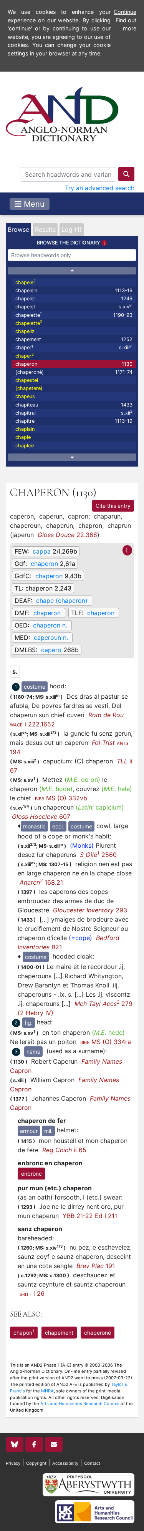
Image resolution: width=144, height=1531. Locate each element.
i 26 (32, 1293)
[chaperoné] (73, 372)
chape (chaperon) (62, 600)
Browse (18, 229)
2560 (98, 854)
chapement (73, 339)
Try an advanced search (99, 188)
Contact (92, 1463)
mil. (48, 1131)
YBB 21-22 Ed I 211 (90, 1216)
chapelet (73, 306)
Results (45, 229)
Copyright (36, 1463)
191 (95, 1266)
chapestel (26, 380)
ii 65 (64, 1150)
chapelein (73, 290)
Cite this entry (113, 505)
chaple (23, 437)
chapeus (25, 396)
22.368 (67, 535)
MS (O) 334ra (105, 1042)
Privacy (13, 1463)
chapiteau (73, 405)
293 (90, 910)
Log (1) (71, 229)
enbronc (31, 1173)
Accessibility (65, 1463)
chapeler (73, 298)
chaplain (25, 429)
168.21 (41, 882)
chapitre (73, 421)
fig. (29, 1022)
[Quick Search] (126, 174)
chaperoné (97, 1332)
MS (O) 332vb (61, 798)
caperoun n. (51, 637)
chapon (23, 1332)
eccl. (58, 826)
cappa (42, 551)
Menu (33, 204)
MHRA (47, 1391)
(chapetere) (29, 388)
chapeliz (25, 331)
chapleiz (25, 445)
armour (29, 1131)
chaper (73, 347)
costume (34, 686)
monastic (34, 826)
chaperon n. (50, 625)
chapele (25, 282)
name (33, 1051)
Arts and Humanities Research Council (79, 1403)
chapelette (73, 314)
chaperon (73, 364)
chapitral (73, 412)
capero (51, 650)
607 (41, 816)
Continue (125, 11)
